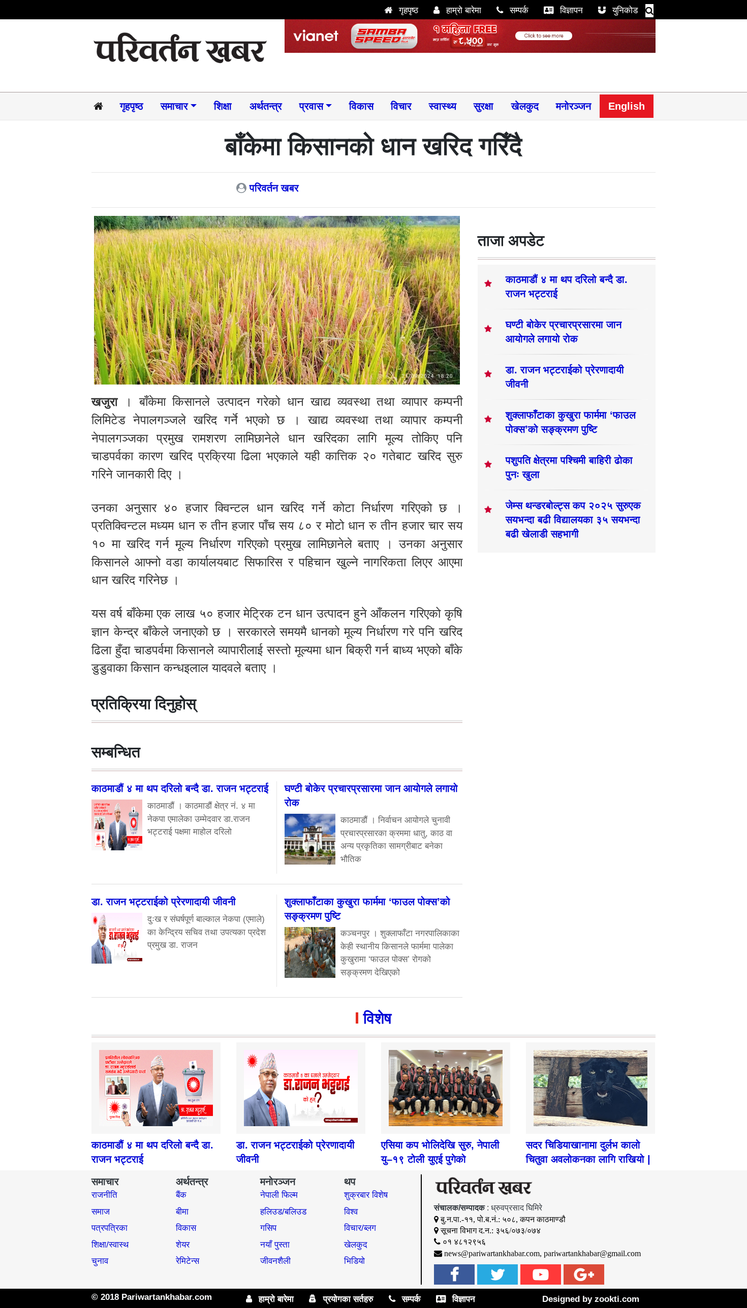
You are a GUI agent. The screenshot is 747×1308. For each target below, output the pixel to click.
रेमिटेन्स (187, 1261)
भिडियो (354, 1261)
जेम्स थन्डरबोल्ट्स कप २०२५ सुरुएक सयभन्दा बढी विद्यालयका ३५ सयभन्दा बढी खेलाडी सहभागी (573, 519)
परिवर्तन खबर (274, 188)
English (626, 106)
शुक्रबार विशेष (366, 1195)
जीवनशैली (275, 1261)
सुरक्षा (483, 106)
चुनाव (99, 1261)
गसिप (268, 1228)
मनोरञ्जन (573, 106)
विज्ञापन (570, 10)
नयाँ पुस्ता (275, 1245)
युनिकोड (624, 10)
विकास (361, 106)
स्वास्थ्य (442, 106)
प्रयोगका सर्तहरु (347, 1299)
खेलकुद (525, 106)
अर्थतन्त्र (266, 106)
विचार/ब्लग (360, 1228)
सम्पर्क (517, 10)
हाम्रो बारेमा (462, 10)
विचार (401, 106)
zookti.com (617, 1299)
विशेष (377, 1018)
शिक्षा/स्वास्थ (110, 1245)
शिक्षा (223, 106)
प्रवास (311, 106)
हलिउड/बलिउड (283, 1212)
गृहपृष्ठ (407, 10)
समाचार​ (174, 106)
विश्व (351, 1212)
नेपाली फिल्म (279, 1195)
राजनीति (104, 1195)
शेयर (183, 1245)
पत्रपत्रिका (109, 1228)
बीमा (182, 1212)
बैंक (181, 1195)
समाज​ (100, 1212)
